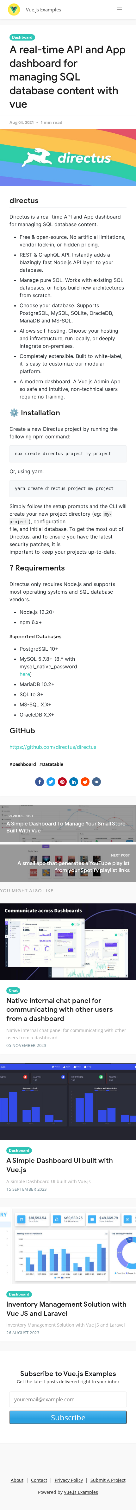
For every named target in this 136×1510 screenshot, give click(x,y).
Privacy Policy (69, 1480)
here (25, 674)
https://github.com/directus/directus (52, 747)
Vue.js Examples (43, 9)
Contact (39, 1480)
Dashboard (22, 37)
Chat (13, 990)
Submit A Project (108, 1480)
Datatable (52, 764)
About (17, 1480)
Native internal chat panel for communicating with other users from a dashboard (59, 1009)
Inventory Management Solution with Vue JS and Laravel (66, 1309)
